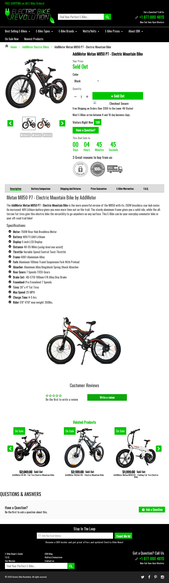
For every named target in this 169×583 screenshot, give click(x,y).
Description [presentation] (15, 188)
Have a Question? (85, 130)
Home (13, 47)
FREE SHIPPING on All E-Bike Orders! (24, 3)
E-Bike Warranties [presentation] (125, 188)
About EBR (135, 31)
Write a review (107, 397)
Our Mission (10, 561)
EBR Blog (49, 553)
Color (76, 74)
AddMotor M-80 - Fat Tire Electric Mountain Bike (33, 475)
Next (62, 123)
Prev (10, 123)
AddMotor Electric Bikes (35, 47)
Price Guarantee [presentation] (99, 188)
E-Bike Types (43, 31)
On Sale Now (12, 39)
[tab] (15, 188)
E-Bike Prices (112, 31)
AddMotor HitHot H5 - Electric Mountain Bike (84, 475)
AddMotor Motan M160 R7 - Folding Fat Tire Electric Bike (136, 476)
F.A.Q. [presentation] (146, 188)
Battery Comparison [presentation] (40, 188)
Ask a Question (154, 509)
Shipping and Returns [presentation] (70, 188)
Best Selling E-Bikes (16, 31)
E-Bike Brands (67, 31)
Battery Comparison (53, 557)
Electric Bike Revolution (21, 576)
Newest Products (33, 39)
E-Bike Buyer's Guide (14, 553)
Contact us (49, 561)
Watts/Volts (90, 31)
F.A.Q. (7, 557)
